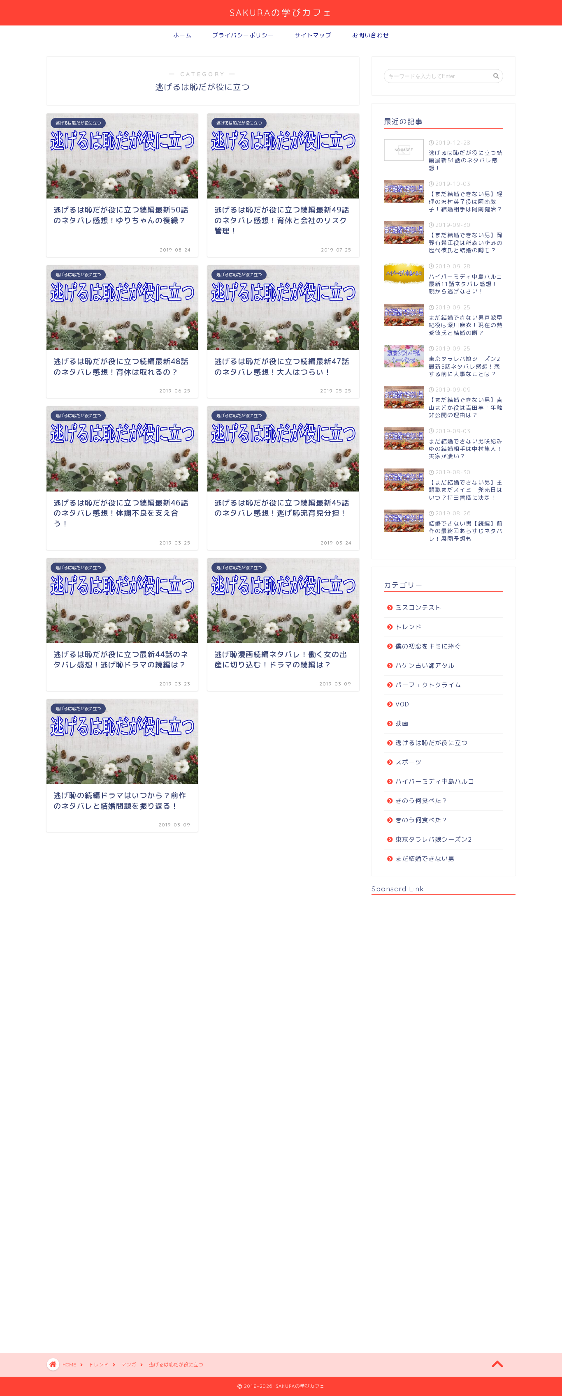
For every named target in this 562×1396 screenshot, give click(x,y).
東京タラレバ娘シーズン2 (433, 839)
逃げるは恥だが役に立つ (431, 742)
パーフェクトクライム (428, 685)
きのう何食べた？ (421, 800)
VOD (402, 704)
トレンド (408, 627)
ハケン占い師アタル (425, 665)
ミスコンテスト (418, 607)
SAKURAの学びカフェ (281, 12)
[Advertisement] (433, 1116)
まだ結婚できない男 (425, 858)
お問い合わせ (370, 35)
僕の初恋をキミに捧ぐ (428, 646)
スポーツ (408, 762)
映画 (402, 723)
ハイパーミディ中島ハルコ (434, 781)
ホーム (182, 35)
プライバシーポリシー (243, 35)
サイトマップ (313, 35)
